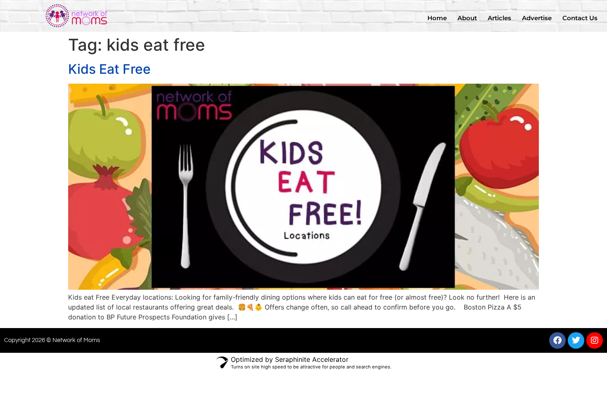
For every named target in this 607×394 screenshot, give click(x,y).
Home (437, 18)
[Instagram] (594, 340)
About (467, 18)
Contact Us (580, 18)
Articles (499, 18)
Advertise (537, 18)
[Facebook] (557, 340)
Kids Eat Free (109, 69)
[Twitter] (576, 340)
